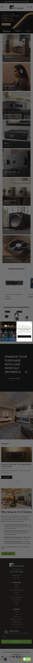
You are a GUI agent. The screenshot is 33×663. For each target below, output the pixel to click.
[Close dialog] (31, 322)
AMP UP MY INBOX (24, 336)
